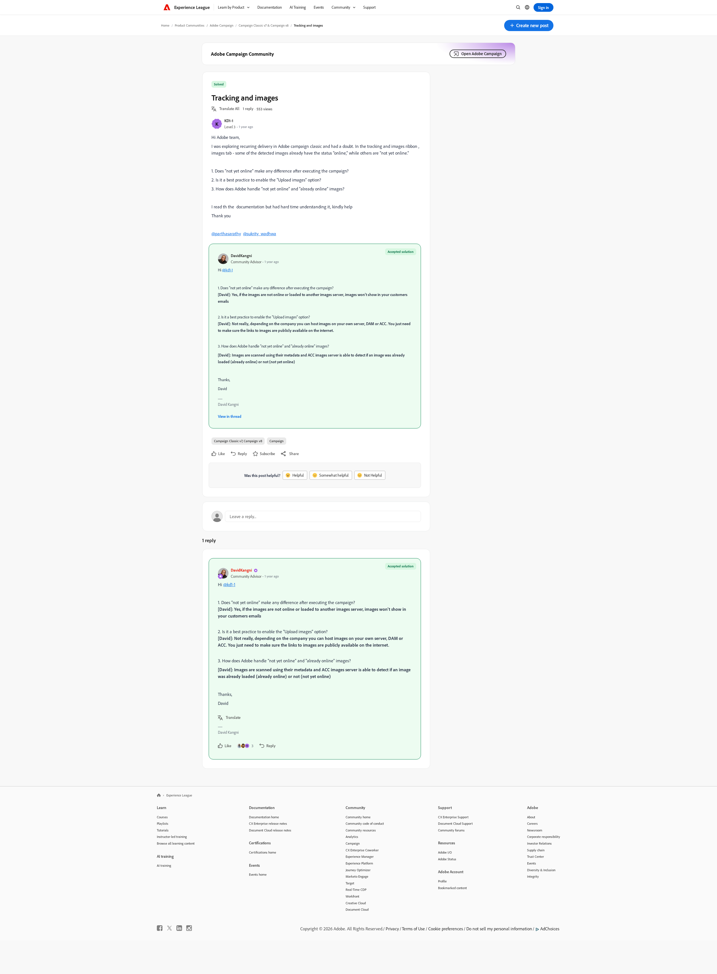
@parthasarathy (226, 233)
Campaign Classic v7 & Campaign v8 (263, 25)
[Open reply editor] (316, 516)
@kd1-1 (227, 269)
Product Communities (189, 25)
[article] (315, 658)
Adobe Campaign (221, 25)
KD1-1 (228, 120)
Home (165, 25)
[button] (528, 25)
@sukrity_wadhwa (259, 233)
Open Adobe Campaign (481, 53)
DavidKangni (241, 255)
